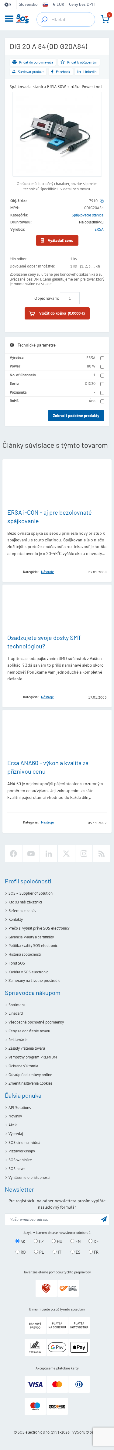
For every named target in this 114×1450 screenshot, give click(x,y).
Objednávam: (46, 298)
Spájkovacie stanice (88, 215)
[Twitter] (66, 853)
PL (41, 1252)
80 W (91, 366)
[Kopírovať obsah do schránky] (102, 200)
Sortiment (17, 1004)
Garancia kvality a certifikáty (31, 937)
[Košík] (105, 19)
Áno (92, 400)
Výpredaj (16, 1133)
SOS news (17, 1168)
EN (77, 1241)
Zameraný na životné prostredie (34, 980)
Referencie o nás (22, 910)
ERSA (99, 229)
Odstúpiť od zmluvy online (30, 1074)
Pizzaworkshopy (22, 1151)
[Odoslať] (104, 1218)
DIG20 (90, 383)
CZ (41, 1241)
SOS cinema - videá (24, 1142)
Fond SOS (17, 963)
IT (59, 1252)
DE (95, 1241)
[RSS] (101, 853)
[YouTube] (31, 853)
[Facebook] (13, 853)
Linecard (16, 1013)
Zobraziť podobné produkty (76, 415)
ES (77, 1252)
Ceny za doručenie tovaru (29, 1031)
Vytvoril (78, 1432)
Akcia (13, 1124)
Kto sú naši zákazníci (25, 902)
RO (22, 1252)
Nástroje (47, 571)
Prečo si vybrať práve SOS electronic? (39, 928)
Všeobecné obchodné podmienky (36, 1022)
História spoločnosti (25, 954)
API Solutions (20, 1107)
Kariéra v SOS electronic (28, 972)
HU (59, 1241)
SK (22, 1241)
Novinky (15, 1116)
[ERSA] (13, 571)
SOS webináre (20, 1159)
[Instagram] (83, 853)
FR (95, 1252)
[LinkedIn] (48, 853)
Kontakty (16, 919)
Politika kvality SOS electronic (33, 945)
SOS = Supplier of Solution (31, 893)
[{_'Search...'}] (44, 19)
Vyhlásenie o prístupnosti (29, 1177)
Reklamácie (18, 1039)
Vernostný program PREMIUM (33, 1057)
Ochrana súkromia (23, 1066)
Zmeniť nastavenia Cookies (30, 1083)
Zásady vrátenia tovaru (27, 1048)
